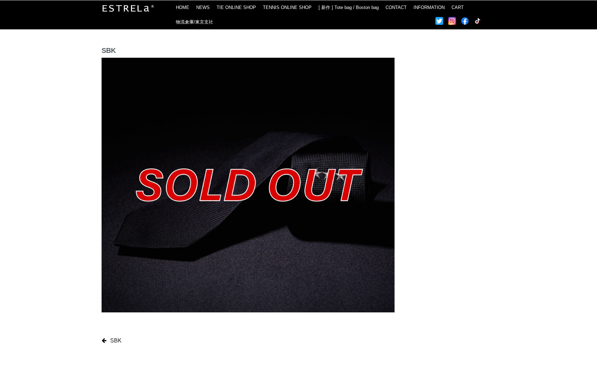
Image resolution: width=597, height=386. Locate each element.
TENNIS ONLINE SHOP (287, 7)
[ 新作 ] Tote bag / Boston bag (349, 7)
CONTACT (396, 7)
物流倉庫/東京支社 (194, 22)
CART (458, 7)
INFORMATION (429, 7)
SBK (116, 340)
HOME (182, 7)
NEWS (203, 7)
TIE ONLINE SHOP (236, 7)
